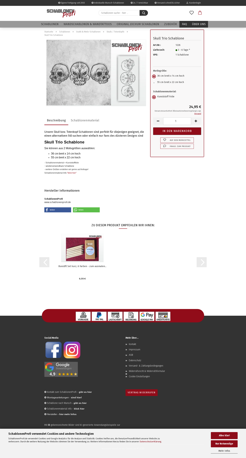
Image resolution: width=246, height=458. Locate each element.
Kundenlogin (194, 3)
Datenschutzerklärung (150, 441)
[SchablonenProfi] (61, 13)
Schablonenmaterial (85, 120)
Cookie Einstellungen (139, 376)
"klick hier (71, 173)
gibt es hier (80, 403)
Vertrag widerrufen (141, 392)
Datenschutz (135, 360)
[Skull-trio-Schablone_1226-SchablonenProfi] (96, 72)
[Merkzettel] (191, 13)
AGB (131, 354)
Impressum (134, 349)
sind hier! (76, 397)
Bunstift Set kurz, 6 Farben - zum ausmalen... (82, 266)
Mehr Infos (224, 450)
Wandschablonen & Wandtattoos (88, 24)
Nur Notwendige (224, 443)
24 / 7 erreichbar (140, 3)
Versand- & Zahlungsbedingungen (146, 365)
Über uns (199, 24)
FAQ (184, 24)
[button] (200, 13)
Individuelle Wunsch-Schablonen (109, 3)
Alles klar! (224, 435)
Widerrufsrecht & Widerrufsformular (147, 371)
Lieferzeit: (159, 49)
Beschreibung (56, 120)
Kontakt (132, 344)
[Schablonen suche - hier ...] (144, 13)
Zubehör (170, 24)
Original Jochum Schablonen (138, 24)
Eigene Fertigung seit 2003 (72, 3)
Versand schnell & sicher (168, 3)
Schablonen (50, 24)
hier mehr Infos (67, 414)
